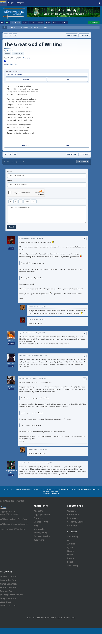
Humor (44, 27)
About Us (38, 511)
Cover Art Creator (8, 576)
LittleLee (11, 246)
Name (9, 171)
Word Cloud (5, 602)
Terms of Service (42, 536)
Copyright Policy (42, 514)
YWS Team (39, 539)
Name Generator (8, 583)
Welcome (71, 511)
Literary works (24, 27)
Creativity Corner (75, 521)
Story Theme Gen (8, 598)
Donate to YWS (41, 521)
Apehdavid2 (11, 341)
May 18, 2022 (48, 463)
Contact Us (39, 518)
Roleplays (72, 525)
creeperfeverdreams (11, 471)
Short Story (72, 565)
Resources (72, 518)
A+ (15, 35)
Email (9, 181)
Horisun (9, 51)
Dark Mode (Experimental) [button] (12, 501)
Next (67, 80)
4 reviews (26, 58)
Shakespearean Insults (11, 594)
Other (70, 554)
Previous (26, 80)
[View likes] (85, 238)
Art (68, 540)
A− (6, 35)
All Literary (72, 536)
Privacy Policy (40, 532)
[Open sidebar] (99, 3)
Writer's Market (8, 605)
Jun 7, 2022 (39, 238)
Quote (27, 201)
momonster (11, 386)
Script (70, 561)
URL (33, 201)
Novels (70, 551)
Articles (71, 543)
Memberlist (39, 529)
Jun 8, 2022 (42, 319)
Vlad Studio (20, 529)
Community (73, 514)
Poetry (35, 27)
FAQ (36, 525)
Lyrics (70, 547)
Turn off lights (71, 35)
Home (13, 27)
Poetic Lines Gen (8, 587)
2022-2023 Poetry (12, 64)
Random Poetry (7, 591)
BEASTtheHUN (11, 363)
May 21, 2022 (42, 378)
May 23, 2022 (40, 333)
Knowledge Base (8, 580)
